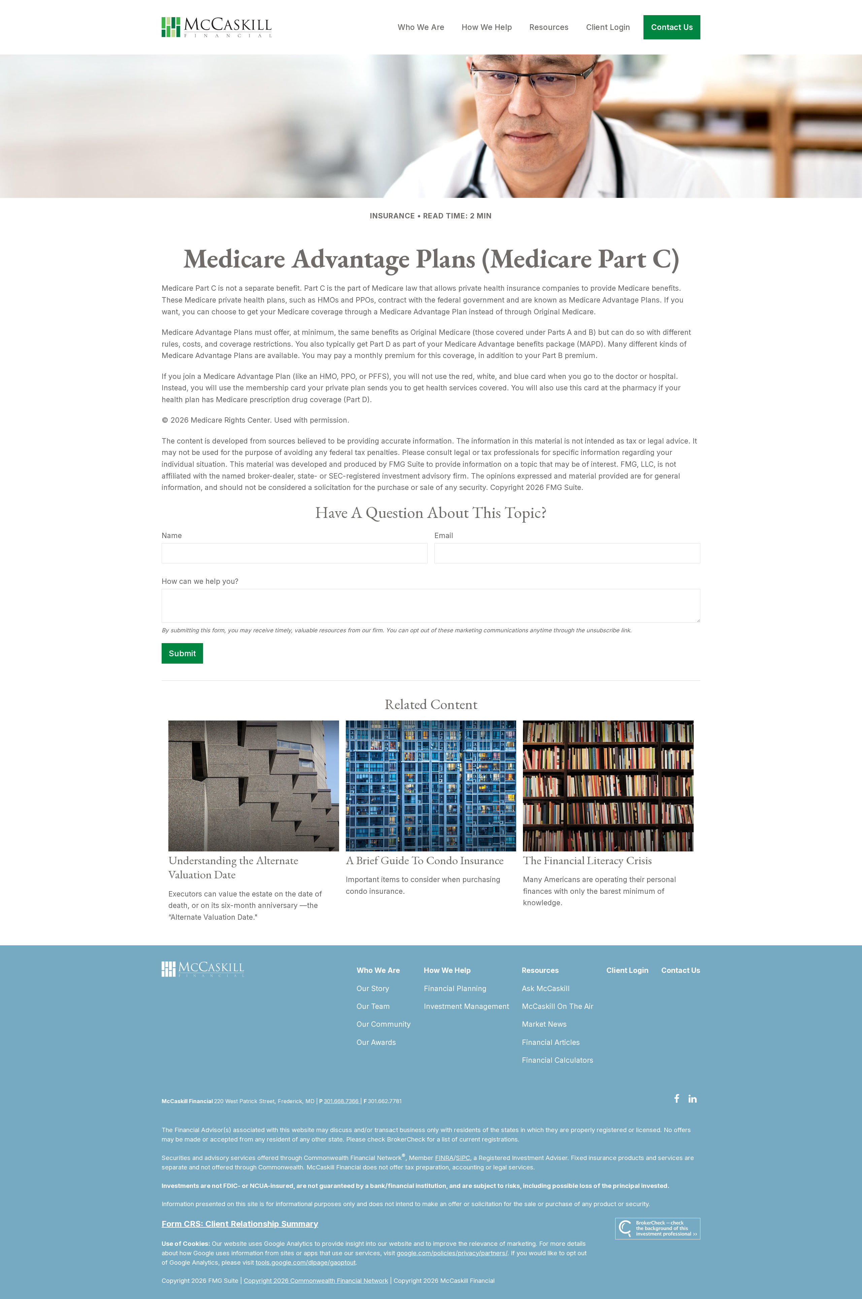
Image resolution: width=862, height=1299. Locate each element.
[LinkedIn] (692, 1098)
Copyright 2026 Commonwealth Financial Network (316, 1281)
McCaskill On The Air (557, 1006)
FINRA (444, 1158)
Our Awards (376, 1042)
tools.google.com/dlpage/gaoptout (306, 1262)
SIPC (463, 1158)
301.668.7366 (342, 1101)
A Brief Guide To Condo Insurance (425, 860)
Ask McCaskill (546, 988)
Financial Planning (455, 988)
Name (172, 535)
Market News (544, 1024)
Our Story (373, 988)
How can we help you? (200, 581)
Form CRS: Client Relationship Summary (240, 1224)
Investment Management (466, 1006)
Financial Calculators (557, 1060)
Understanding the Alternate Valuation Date (233, 867)
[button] (421, 27)
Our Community (384, 1024)
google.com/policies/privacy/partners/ (452, 1253)
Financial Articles (551, 1042)
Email (443, 535)
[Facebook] (676, 1098)
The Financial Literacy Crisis (587, 860)
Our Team (373, 1006)
